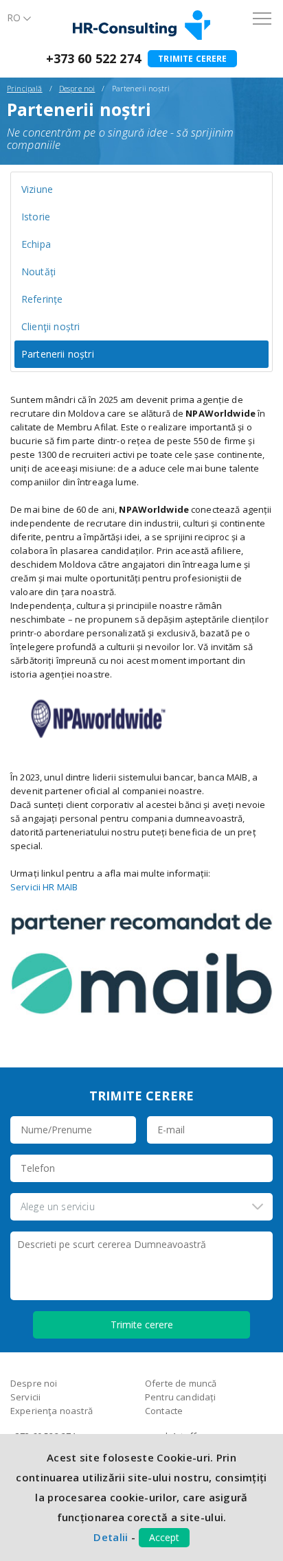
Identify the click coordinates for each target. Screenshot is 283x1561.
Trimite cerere (192, 59)
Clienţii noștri (50, 326)
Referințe (42, 298)
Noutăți (38, 271)
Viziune (37, 189)
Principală (25, 88)
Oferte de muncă (180, 1383)
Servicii (25, 1397)
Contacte (164, 1410)
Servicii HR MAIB (44, 887)
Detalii (110, 1537)
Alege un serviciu (58, 1206)
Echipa (36, 244)
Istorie (35, 216)
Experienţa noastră (51, 1410)
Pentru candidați (180, 1397)
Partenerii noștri (57, 353)
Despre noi (77, 88)
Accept (164, 1537)
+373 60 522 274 (93, 58)
